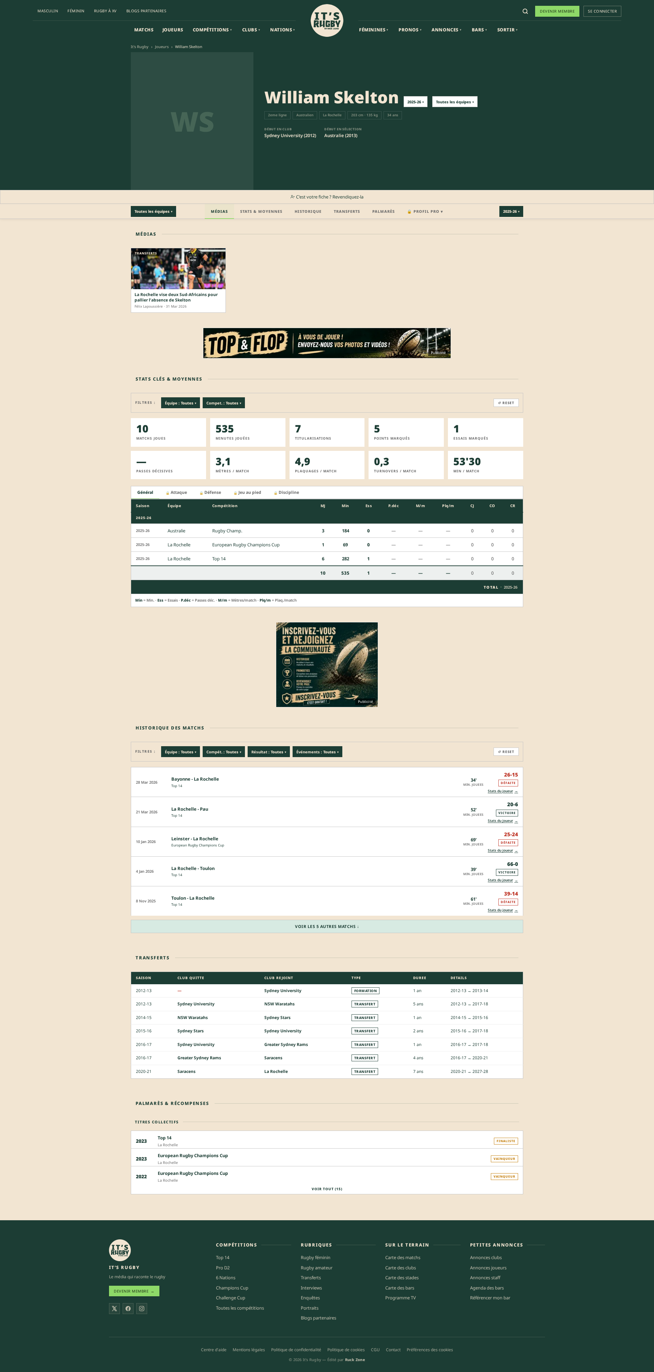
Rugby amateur (316, 1267)
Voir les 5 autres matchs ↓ (327, 926)
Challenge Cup (230, 1298)
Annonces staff (485, 1277)
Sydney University (282, 990)
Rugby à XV (105, 10)
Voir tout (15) (327, 1188)
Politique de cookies (346, 1350)
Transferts (347, 211)
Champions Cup (232, 1287)
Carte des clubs (400, 1267)
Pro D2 (223, 1267)
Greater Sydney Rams (286, 1044)
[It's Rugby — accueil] (327, 20)
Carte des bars (399, 1287)
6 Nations (225, 1277)
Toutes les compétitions (240, 1307)
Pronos (410, 30)
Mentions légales (249, 1350)
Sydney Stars (277, 1017)
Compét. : (223, 751)
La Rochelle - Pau (189, 809)
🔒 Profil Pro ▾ (425, 211)
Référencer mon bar (490, 1298)
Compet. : (223, 402)
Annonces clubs (486, 1257)
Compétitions (212, 30)
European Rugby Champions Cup (197, 845)
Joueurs (172, 30)
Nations (282, 30)
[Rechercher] (525, 11)
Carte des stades (402, 1277)
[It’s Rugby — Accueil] (120, 1250)
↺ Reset (506, 402)
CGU (375, 1350)
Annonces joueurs (488, 1267)
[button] (327, 782)
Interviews (311, 1287)
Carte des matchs (402, 1257)
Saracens (273, 1058)
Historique (308, 211)
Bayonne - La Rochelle (195, 779)
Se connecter (602, 11)
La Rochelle (276, 1071)
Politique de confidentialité (296, 1350)
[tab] (145, 492)
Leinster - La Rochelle (194, 839)
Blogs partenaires (146, 10)
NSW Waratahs (279, 1004)
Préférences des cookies (430, 1350)
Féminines (373, 30)
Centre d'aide (214, 1350)
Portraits (309, 1307)
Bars (479, 30)
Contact (393, 1350)
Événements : (317, 751)
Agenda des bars (487, 1287)
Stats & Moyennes (261, 211)
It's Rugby (140, 46)
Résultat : (268, 751)
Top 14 (176, 785)
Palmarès (383, 211)
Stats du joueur (503, 790)
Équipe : (180, 402)
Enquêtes (310, 1298)
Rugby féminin (315, 1257)
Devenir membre (557, 11)
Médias (219, 211)
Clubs (251, 30)
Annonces (446, 30)
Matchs (144, 30)
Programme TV (400, 1298)
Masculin (47, 10)
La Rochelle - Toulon (193, 868)
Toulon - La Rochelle (193, 898)
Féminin (75, 10)
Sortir (507, 30)
